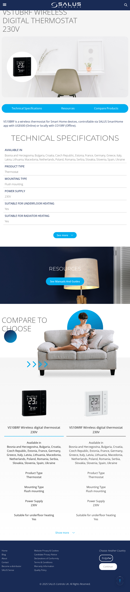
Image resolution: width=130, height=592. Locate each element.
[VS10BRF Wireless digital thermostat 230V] (34, 403)
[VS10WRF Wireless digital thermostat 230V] (96, 403)
